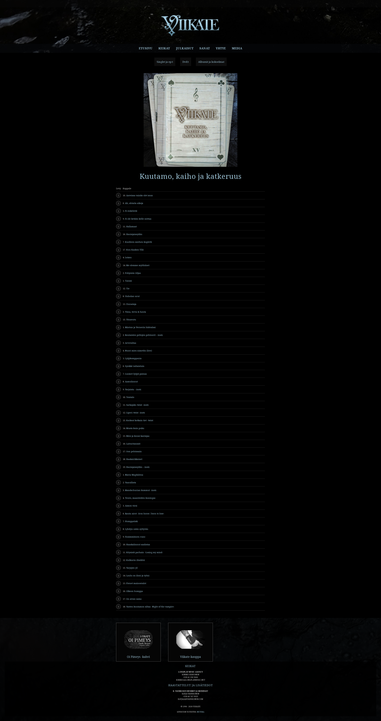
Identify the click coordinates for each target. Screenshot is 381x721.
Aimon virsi (131, 505)
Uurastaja (131, 304)
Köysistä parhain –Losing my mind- (144, 552)
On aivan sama (134, 598)
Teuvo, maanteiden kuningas (140, 498)
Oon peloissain (134, 451)
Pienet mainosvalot (136, 583)
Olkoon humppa (134, 591)
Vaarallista (130, 482)
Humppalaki (131, 521)
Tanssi (128, 280)
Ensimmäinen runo (135, 536)
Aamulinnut (131, 381)
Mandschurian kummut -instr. (141, 490)
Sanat (204, 48)
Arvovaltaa (130, 342)
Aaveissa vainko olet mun (139, 195)
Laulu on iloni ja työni (137, 575)
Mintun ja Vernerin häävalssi (140, 327)
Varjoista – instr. (133, 389)
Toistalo (130, 397)
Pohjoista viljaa (133, 273)
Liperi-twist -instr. (135, 412)
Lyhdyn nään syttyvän (136, 529)
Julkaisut (184, 48)
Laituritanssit (133, 443)
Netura (200, 712)
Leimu (128, 257)
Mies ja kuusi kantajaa (137, 436)
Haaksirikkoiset (134, 459)
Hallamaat (131, 226)
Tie (127, 288)
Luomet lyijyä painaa (136, 373)
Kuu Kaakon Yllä (135, 249)
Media (237, 48)
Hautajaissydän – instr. (138, 467)
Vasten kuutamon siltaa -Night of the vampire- (150, 606)
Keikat (164, 48)
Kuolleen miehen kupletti (138, 242)
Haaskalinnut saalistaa (138, 544)
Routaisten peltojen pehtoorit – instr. (144, 335)
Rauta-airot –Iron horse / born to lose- (144, 513)
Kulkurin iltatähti (135, 560)
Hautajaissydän (134, 234)
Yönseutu (131, 319)
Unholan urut (132, 296)
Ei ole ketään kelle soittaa (138, 218)
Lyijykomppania (133, 358)
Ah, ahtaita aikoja (134, 203)
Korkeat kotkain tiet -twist (139, 420)
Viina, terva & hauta (135, 311)
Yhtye (221, 48)
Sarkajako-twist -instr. (137, 404)
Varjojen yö (132, 567)
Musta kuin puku (135, 428)
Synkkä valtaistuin (134, 366)
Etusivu (145, 48)
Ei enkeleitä (131, 210)
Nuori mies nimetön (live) (138, 350)
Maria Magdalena (134, 474)
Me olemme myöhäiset (137, 265)
